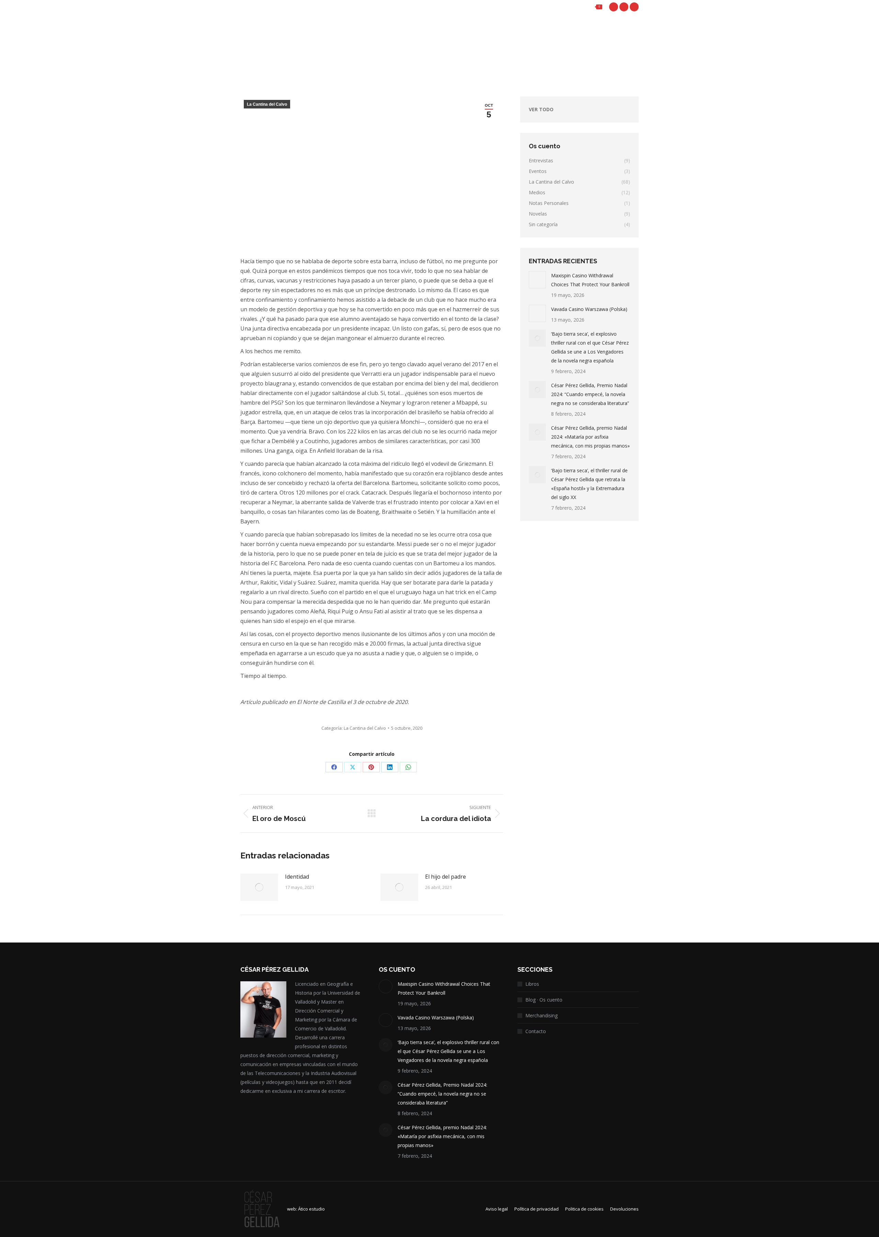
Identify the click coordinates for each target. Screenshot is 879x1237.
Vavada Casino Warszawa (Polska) (589, 309)
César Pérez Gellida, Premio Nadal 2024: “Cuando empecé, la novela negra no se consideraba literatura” (590, 394)
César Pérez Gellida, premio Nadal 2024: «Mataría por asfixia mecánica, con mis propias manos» (590, 437)
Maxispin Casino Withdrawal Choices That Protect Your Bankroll (590, 280)
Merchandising (541, 1015)
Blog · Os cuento (543, 999)
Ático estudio (311, 1209)
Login (542, 7)
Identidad (297, 876)
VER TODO (541, 109)
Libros (532, 984)
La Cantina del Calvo (267, 104)
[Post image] (259, 887)
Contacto (535, 1031)
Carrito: (580, 7)
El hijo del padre (445, 876)
